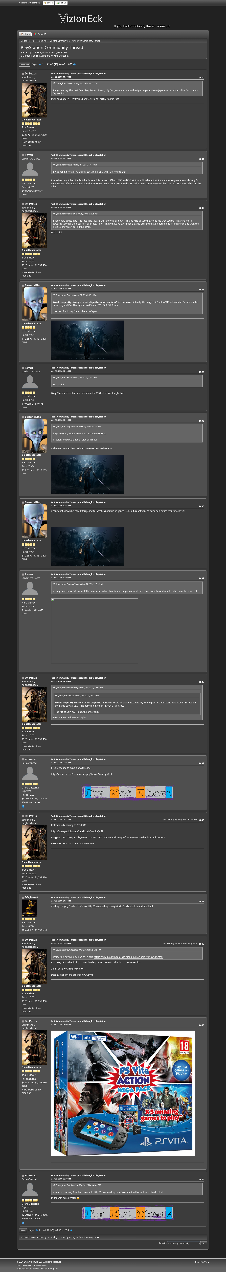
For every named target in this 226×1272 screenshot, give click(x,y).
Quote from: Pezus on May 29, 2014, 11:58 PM (76, 377)
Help (197, 1262)
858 (70, 64)
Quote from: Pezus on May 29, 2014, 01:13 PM (76, 295)
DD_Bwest (31, 897)
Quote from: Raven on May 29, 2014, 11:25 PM (76, 213)
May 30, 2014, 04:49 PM (61, 943)
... (45, 64)
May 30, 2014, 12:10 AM (61, 371)
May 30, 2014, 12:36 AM (61, 681)
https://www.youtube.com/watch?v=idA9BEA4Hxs (79, 433)
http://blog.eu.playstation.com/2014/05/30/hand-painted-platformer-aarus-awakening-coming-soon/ (113, 837)
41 (48, 64)
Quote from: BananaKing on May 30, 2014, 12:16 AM (79, 584)
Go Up (23, 1230)
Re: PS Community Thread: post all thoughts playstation (78, 73)
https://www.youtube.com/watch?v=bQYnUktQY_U (77, 831)
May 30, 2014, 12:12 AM (61, 420)
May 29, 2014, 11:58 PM (61, 207)
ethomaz (31, 759)
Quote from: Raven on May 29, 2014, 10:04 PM (76, 83)
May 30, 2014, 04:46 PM (61, 901)
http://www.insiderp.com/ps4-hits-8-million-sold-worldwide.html (120, 906)
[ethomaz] (23, 806)
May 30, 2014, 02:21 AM (61, 762)
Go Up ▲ (205, 1262)
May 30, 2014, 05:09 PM (61, 1024)
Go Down (24, 64)
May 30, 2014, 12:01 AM (61, 288)
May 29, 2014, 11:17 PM (61, 77)
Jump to (162, 1243)
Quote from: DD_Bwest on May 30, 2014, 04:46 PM (78, 949)
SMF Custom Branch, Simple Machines (31, 1265)
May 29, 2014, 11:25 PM (61, 158)
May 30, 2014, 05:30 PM (61, 1179)
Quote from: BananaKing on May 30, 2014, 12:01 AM (79, 687)
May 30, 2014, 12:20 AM (61, 577)
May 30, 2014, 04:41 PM (61, 819)
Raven (29, 155)
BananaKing (33, 285)
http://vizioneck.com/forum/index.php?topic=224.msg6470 (81, 774)
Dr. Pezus (31, 73)
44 (60, 64)
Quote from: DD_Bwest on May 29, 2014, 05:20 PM (78, 426)
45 (63, 64)
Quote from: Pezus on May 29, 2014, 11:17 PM (76, 164)
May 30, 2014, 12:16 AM (61, 505)
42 (51, 64)
